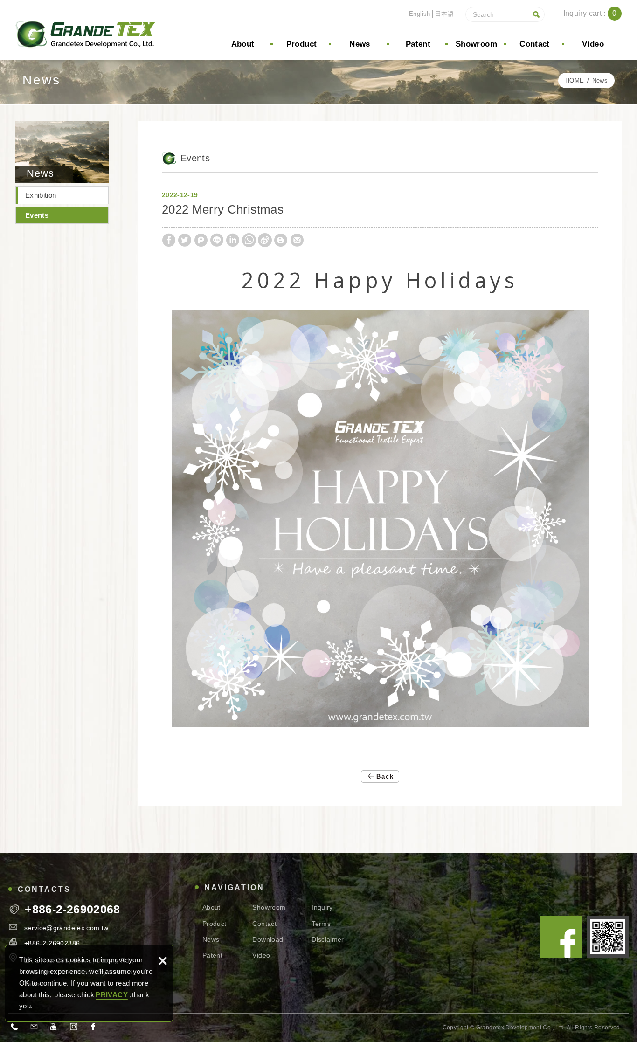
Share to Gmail (297, 240)
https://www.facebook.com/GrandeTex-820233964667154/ (96, 1028)
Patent (418, 44)
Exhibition (40, 195)
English (419, 13)
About (243, 44)
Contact (534, 44)
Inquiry (322, 907)
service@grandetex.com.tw (66, 928)
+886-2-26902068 (72, 909)
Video (593, 44)
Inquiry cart (597, 13)
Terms (321, 923)
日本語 (444, 13)
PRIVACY (111, 995)
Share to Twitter (185, 240)
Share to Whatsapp (249, 240)
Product (301, 44)
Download (267, 939)
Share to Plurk (201, 240)
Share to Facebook (169, 240)
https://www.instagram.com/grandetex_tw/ (76, 1028)
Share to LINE (217, 240)
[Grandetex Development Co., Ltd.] (85, 35)
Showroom (476, 44)
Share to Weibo (265, 240)
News (359, 44)
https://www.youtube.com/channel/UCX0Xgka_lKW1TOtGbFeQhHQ (57, 1028)
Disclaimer (328, 939)
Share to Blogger (281, 240)
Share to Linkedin (233, 240)
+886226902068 (17, 1028)
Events (36, 215)
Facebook (561, 937)
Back (385, 776)
